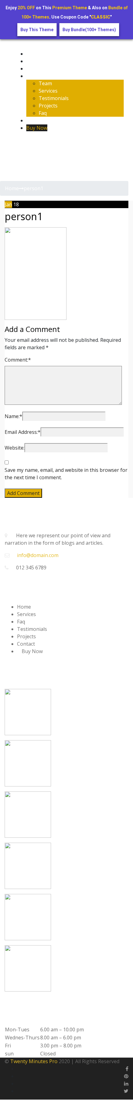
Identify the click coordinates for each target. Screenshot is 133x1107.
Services (48, 90)
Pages (33, 76)
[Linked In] (36, 142)
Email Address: (23, 432)
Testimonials (54, 98)
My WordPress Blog (37, 41)
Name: (13, 416)
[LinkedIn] (126, 1083)
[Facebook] (20, 142)
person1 (24, 216)
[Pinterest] (126, 1076)
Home (33, 53)
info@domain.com (37, 555)
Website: (14, 447)
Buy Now (36, 127)
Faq (43, 113)
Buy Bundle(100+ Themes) (89, 29)
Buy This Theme (37, 29)
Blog (31, 68)
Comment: (18, 359)
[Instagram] (30, 142)
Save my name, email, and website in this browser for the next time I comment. (66, 474)
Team (45, 83)
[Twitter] (25, 142)
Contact (35, 120)
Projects (48, 105)
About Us (37, 61)
